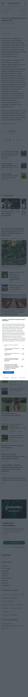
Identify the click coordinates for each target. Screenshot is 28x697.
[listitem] (14, 345)
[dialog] (14, 348)
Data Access (14, 377)
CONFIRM (8, 372)
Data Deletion (6, 377)
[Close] (25, 319)
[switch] (22, 349)
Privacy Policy (22, 377)
